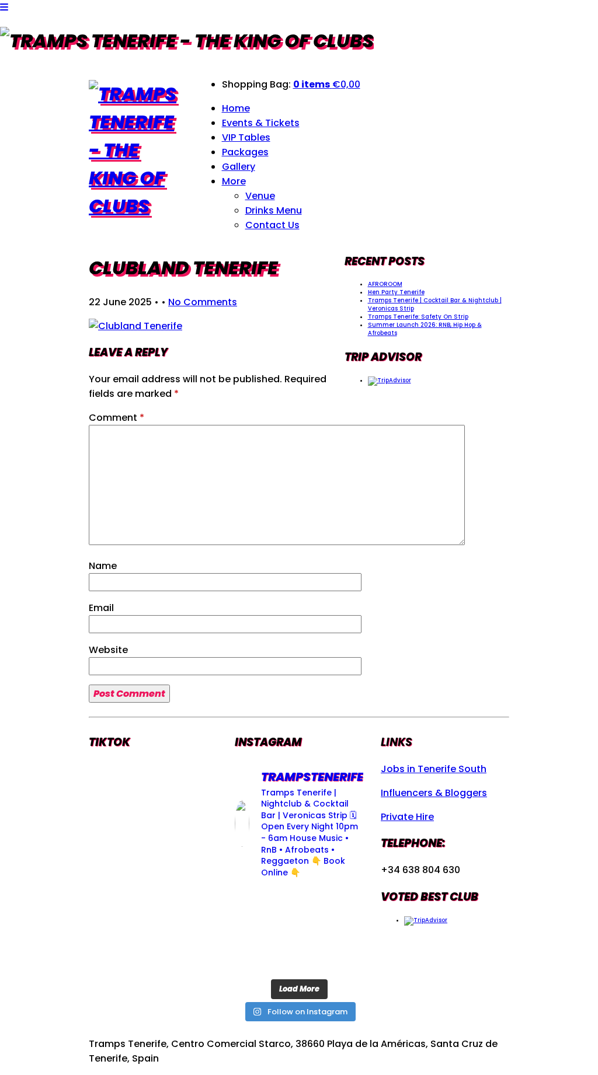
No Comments (202, 302)
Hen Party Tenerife (396, 292)
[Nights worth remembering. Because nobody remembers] (299, 903)
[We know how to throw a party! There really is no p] (299, 958)
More (234, 181)
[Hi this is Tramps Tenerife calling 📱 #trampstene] (254, 903)
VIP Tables (246, 137)
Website (108, 650)
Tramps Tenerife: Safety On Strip (418, 316)
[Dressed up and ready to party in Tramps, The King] (299, 931)
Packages (245, 152)
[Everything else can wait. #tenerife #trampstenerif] (343, 903)
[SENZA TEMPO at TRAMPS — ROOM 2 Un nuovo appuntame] (254, 931)
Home (236, 108)
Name (103, 566)
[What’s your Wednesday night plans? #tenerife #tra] (343, 958)
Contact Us (272, 225)
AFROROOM (385, 284)
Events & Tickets (261, 123)
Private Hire (407, 816)
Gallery (238, 166)
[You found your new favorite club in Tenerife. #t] (254, 958)
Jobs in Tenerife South (433, 769)
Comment (116, 417)
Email (101, 608)
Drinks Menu (273, 210)
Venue (260, 196)
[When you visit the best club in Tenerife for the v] (343, 931)
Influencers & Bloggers (434, 793)
